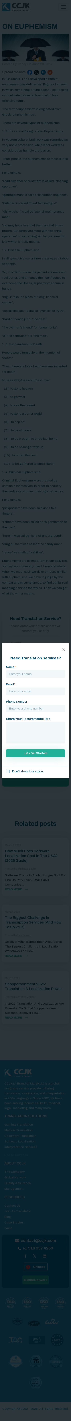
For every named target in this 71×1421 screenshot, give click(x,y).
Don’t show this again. (27, 771)
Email (10, 684)
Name (11, 667)
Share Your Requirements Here (28, 719)
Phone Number (16, 701)
